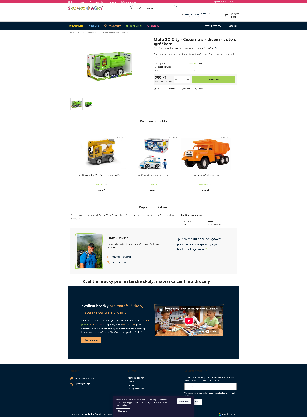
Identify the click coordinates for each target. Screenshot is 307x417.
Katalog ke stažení (128, 2)
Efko (216, 48)
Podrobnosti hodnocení (193, 48)
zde (126, 405)
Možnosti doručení (163, 67)
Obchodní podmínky (76, 2)
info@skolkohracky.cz (121, 257)
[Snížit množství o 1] (176, 79)
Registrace (214, 17)
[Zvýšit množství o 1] (188, 79)
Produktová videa (97, 2)
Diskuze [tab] (162, 207)
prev (72, 166)
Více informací (91, 340)
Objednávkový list (220, 2)
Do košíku (214, 79)
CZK (232, 2)
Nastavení (123, 411)
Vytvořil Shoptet (229, 414)
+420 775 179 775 (192, 14)
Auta (210, 221)
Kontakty (112, 2)
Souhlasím (184, 401)
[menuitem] (77, 26)
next (235, 166)
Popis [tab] (143, 207)
